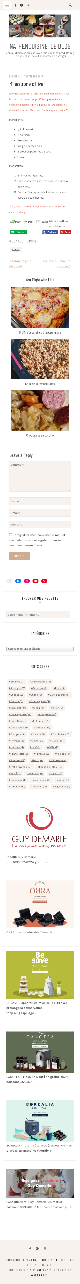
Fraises (38, 734)
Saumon (35, 773)
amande (17, 681)
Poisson (63, 753)
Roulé (16, 773)
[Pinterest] (44, 581)
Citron (57, 707)
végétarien (62, 786)
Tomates (18, 786)
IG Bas (57, 740)
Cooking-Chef (21, 714)
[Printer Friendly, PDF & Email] (29, 221)
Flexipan (42, 727)
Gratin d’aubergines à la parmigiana (40, 332)
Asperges (18, 688)
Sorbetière (18, 780)
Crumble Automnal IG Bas (40, 384)
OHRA (53, 747)
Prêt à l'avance (21, 766)
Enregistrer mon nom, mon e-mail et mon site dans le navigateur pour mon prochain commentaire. (37, 540)
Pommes (18, 760)
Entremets (41, 721)
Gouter (37, 740)
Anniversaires (41, 681)
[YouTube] (35, 581)
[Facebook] (30, 1248)
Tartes (63, 780)
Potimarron (58, 760)
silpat (56, 773)
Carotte (17, 701)
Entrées (14, 76)
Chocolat (18, 707)
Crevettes (18, 721)
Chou (16, 249)
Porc (38, 760)
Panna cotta (19, 753)
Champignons (40, 701)
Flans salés (19, 727)
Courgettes (47, 714)
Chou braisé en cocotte (40, 435)
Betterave (40, 688)
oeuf (36, 747)
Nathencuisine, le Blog (40, 46)
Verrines (40, 786)
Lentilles (17, 747)
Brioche (17, 694)
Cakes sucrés (59, 694)
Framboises (61, 734)
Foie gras (18, 734)
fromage (17, 740)
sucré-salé (42, 780)
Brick (60, 688)
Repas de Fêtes (50, 766)
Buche (36, 694)
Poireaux (42, 753)
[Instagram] (27, 581)
